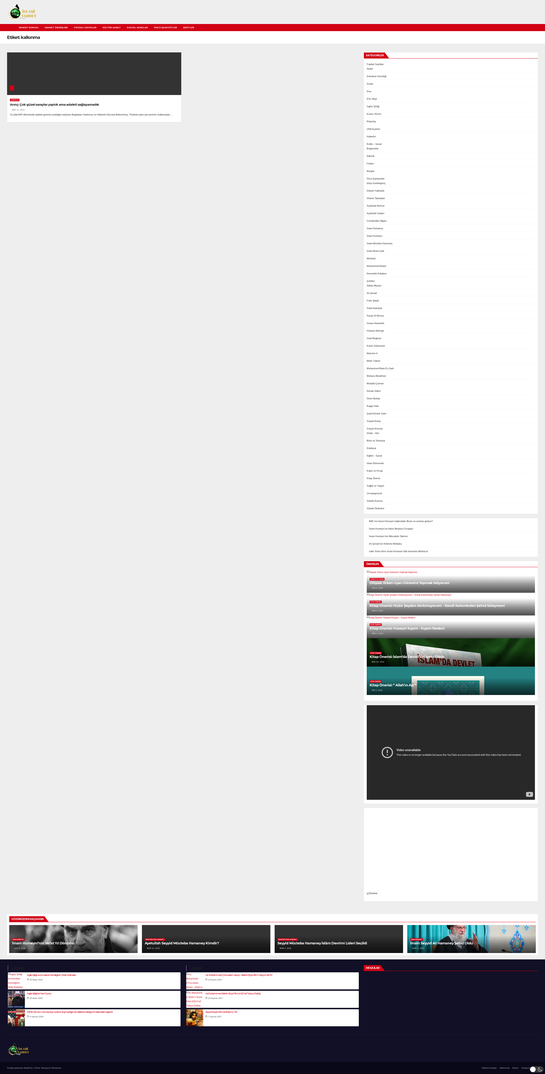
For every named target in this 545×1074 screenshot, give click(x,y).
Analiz (370, 84)
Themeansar (56, 1068)
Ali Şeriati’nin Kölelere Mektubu (385, 544)
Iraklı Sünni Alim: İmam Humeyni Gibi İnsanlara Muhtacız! (398, 551)
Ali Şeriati (372, 293)
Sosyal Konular (137, 27)
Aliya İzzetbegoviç (376, 183)
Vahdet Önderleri (56, 27)
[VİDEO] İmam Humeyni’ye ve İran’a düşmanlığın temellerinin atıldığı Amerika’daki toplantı (70, 1012)
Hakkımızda (505, 1068)
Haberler (15, 100)
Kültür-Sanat (112, 27)
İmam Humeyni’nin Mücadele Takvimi (388, 536)
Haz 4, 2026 (20, 948)
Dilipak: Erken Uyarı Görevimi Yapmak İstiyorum (409, 583)
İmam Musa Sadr (375, 251)
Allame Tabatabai (376, 198)
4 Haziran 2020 (36, 1016)
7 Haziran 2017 (215, 1016)
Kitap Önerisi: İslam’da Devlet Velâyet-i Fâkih (407, 657)
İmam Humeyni (374, 236)
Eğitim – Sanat (374, 456)
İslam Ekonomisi (375, 463)
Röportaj (371, 121)
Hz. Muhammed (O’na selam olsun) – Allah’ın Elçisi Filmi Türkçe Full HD (238, 975)
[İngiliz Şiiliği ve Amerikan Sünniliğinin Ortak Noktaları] (16, 980)
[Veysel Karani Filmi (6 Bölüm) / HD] (194, 1017)
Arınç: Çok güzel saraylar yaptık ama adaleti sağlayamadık (54, 105)
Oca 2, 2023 (377, 611)
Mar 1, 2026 (418, 948)
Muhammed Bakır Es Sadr (380, 368)
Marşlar (370, 171)
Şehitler (188, 27)
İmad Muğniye (374, 338)
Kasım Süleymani (376, 346)
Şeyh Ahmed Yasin (376, 413)
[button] (536, 27)
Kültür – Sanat (374, 144)
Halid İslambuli (374, 308)
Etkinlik (370, 156)
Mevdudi (371, 258)
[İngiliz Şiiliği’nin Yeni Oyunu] (16, 999)
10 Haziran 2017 (215, 998)
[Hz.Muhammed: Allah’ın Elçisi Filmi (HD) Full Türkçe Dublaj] (194, 999)
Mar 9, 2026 (285, 948)
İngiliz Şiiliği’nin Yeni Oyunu (39, 993)
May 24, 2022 (378, 662)
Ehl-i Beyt (372, 99)
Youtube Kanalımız (529, 1068)
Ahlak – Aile (373, 433)
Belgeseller (373, 148)
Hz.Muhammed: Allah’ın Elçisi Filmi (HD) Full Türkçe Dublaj (232, 993)
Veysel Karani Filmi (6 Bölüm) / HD (221, 1012)
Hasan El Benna (375, 316)
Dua (369, 91)
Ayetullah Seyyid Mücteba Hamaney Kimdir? (182, 943)
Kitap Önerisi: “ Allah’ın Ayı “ (393, 685)
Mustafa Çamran (375, 383)
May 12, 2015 (18, 110)
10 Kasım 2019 (215, 980)
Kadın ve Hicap (375, 471)
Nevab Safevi (374, 391)
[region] (451, 854)
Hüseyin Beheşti (375, 331)
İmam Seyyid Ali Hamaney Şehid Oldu (441, 943)
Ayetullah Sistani (375, 213)
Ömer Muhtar (373, 398)
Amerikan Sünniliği (376, 76)
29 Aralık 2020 (36, 998)
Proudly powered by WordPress (20, 1068)
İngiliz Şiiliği (373, 106)
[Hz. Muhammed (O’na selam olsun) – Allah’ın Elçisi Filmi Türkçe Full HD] (194, 980)
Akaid (370, 69)
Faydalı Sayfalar (85, 27)
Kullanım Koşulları (489, 1068)
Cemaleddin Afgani (376, 221)
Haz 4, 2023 (377, 588)
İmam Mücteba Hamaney (379, 243)
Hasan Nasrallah (375, 323)
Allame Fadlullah (375, 191)
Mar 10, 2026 (153, 948)
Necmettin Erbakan (376, 273)
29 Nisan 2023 (36, 980)
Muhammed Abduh (376, 266)
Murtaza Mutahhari (376, 376)
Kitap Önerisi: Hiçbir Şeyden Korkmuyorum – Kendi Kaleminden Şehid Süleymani (437, 606)
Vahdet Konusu (29, 27)
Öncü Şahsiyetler (165, 27)
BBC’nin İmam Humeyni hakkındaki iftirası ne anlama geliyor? (401, 521)
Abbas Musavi (374, 285)
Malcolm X (372, 353)
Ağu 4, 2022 (377, 633)
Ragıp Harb (373, 406)
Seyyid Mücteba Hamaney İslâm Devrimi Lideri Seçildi (322, 943)
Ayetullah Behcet (375, 206)
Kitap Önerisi (373, 478)
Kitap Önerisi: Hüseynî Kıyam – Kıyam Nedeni (407, 628)
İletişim (515, 1068)
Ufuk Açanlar (373, 129)
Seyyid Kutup (374, 421)
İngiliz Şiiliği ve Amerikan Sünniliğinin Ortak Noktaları (51, 975)
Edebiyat (371, 448)
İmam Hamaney (375, 228)
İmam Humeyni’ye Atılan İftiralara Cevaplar (391, 529)
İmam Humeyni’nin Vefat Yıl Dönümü (43, 943)
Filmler (370, 163)
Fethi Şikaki (373, 300)
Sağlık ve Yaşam (375, 486)
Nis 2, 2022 (377, 690)
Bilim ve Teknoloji (376, 441)
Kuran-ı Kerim (374, 114)
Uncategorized (374, 493)
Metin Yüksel (373, 361)
